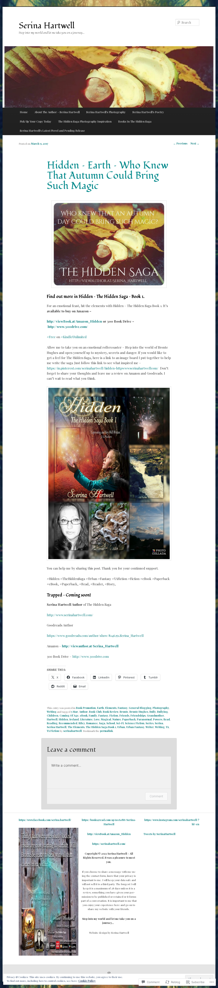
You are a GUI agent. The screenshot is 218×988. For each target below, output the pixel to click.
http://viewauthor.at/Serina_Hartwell (90, 646)
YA (167, 727)
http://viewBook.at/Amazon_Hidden (74, 321)
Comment (156, 796)
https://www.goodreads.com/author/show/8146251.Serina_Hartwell (95, 635)
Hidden (63, 719)
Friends (124, 715)
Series (149, 723)
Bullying (162, 711)
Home (24, 112)
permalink (106, 731)
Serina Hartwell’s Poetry (148, 112)
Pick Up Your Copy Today (35, 121)
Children (52, 715)
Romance (92, 723)
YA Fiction (53, 731)
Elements (110, 708)
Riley (82, 723)
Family (93, 715)
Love (97, 719)
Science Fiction (134, 723)
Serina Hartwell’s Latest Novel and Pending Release (52, 130)
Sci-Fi (120, 723)
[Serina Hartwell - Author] (48, 954)
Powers (157, 719)
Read (167, 719)
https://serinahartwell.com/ (109, 843)
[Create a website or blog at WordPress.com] (109, 973)
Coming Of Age (69, 715)
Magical (106, 719)
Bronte (124, 711)
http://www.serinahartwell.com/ (70, 615)
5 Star (74, 711)
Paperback (129, 719)
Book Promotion (86, 708)
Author (83, 711)
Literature (86, 719)
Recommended (68, 723)
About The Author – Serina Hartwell (57, 112)
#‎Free (51, 337)
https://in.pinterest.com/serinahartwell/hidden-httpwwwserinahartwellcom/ (102, 368)
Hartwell (52, 719)
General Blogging (140, 708)
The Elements (76, 727)
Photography (161, 708)
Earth (100, 708)
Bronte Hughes (138, 711)
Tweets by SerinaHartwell (159, 834)
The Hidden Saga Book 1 (101, 727)
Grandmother (155, 715)
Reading (52, 723)
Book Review (110, 711)
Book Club (95, 711)
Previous (180, 143)
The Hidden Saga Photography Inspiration (85, 121)
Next (195, 143)
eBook (83, 715)
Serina (159, 723)
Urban (121, 727)
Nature (116, 719)
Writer (150, 727)
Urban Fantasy (135, 727)
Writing (51, 711)
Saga (102, 723)
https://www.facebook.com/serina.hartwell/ (45, 820)
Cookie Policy (87, 980)
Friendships (138, 715)
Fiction (113, 715)
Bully (152, 711)
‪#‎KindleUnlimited (74, 337)
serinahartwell (72, 731)
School (110, 723)
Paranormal (144, 719)
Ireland (74, 719)
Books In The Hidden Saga (134, 121)
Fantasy (123, 708)
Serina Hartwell (47, 26)
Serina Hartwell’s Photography (106, 112)
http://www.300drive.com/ (68, 327)
